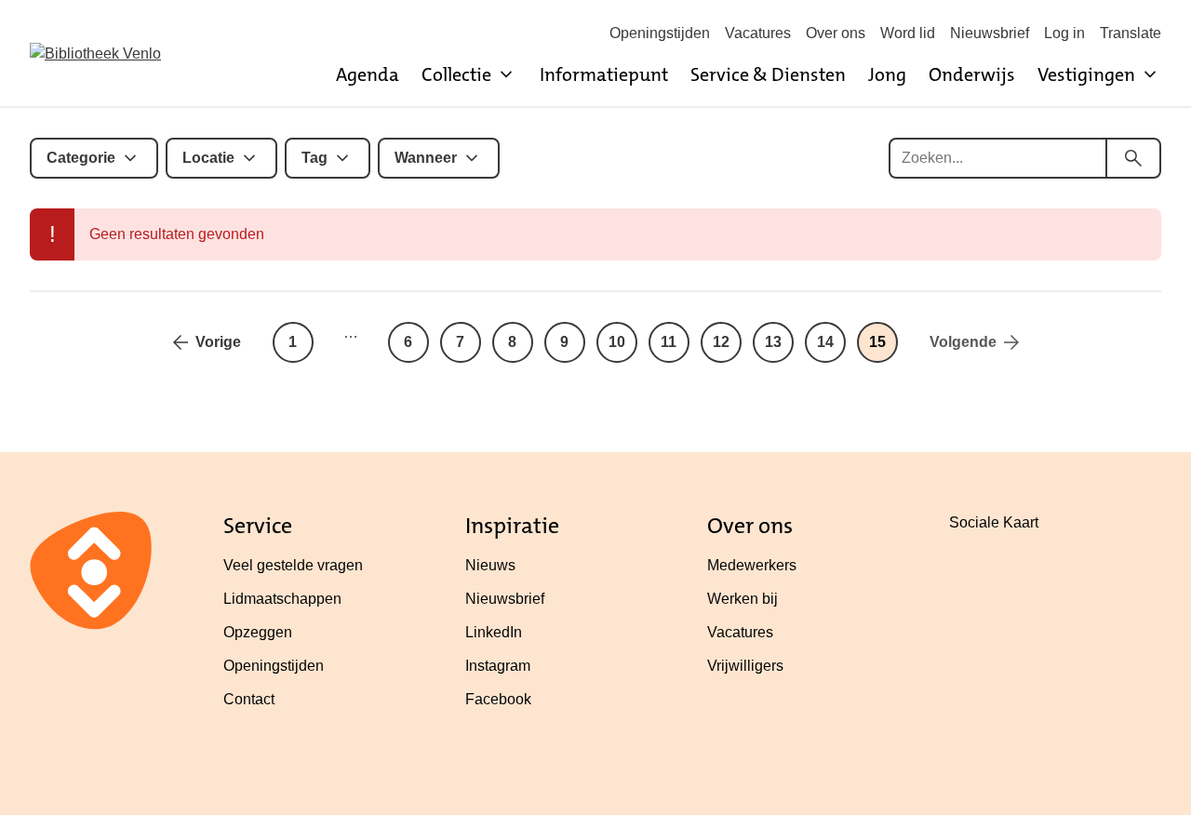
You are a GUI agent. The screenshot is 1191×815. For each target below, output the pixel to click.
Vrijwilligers (745, 666)
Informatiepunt (604, 74)
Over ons (835, 33)
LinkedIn (493, 632)
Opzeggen (257, 632)
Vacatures (758, 33)
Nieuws (490, 565)
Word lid (907, 33)
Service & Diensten (768, 74)
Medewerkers (751, 565)
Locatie (208, 158)
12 (721, 342)
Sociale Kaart (993, 522)
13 (773, 342)
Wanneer (426, 158)
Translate (1130, 33)
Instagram (497, 666)
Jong (887, 74)
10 (617, 342)
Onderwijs (972, 74)
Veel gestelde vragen (293, 565)
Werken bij (742, 599)
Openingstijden (659, 33)
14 (825, 342)
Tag (314, 158)
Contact (248, 699)
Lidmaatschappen (282, 599)
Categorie (81, 158)
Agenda (367, 74)
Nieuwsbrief (989, 33)
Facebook (498, 699)
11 (668, 342)
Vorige (218, 342)
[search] (1133, 158)
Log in (1064, 33)
